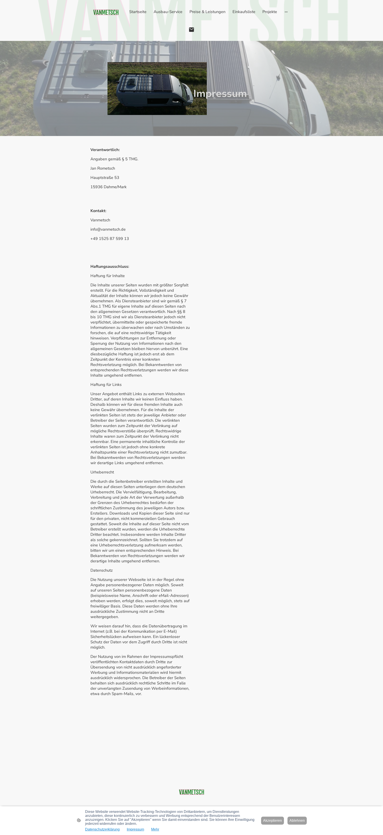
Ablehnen (297, 820)
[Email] (191, 29)
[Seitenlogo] (105, 12)
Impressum (135, 829)
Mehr (155, 829)
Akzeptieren (272, 820)
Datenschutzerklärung (102, 829)
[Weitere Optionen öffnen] (286, 11)
